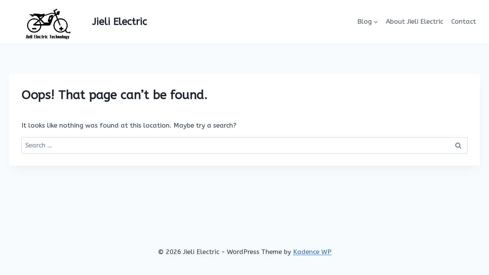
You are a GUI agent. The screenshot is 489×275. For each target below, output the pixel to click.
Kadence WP (312, 252)
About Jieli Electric (414, 21)
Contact (463, 21)
